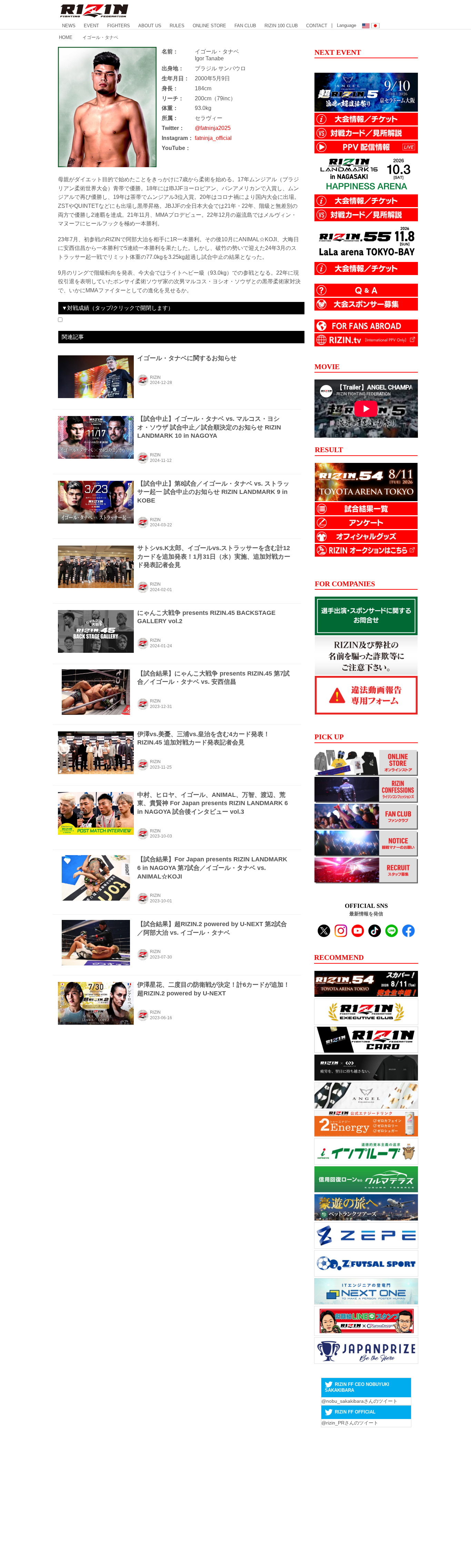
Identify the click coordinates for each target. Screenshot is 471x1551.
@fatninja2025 (213, 128)
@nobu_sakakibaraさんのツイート (359, 1401)
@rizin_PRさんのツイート (349, 1423)
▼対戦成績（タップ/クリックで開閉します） (117, 308)
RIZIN (155, 377)
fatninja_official (213, 138)
